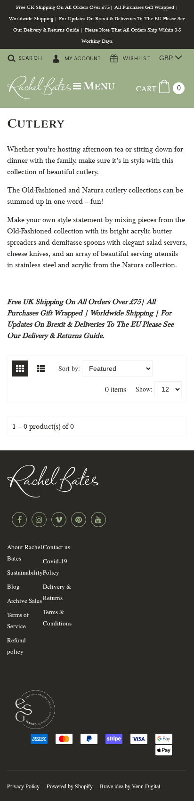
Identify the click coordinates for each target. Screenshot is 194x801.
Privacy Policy (23, 786)
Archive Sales (24, 600)
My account (81, 58)
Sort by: (69, 368)
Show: (144, 388)
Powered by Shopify (70, 786)
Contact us (56, 547)
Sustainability (25, 572)
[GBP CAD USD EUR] (168, 58)
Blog (13, 586)
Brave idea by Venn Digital (130, 786)
